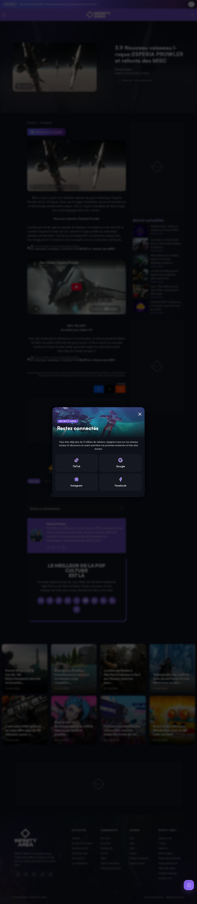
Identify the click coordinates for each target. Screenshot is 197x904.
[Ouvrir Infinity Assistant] (189, 885)
